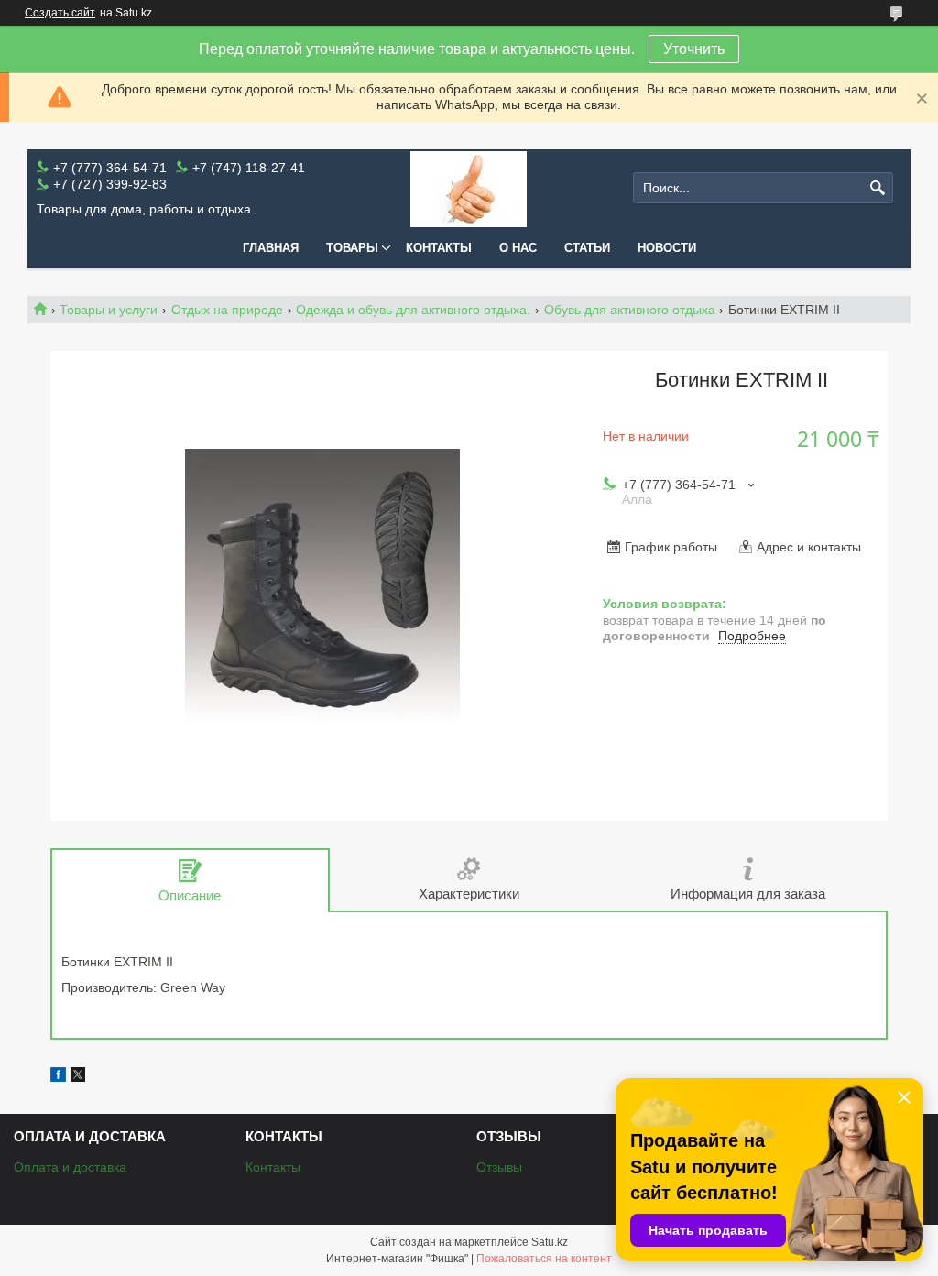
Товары (352, 248)
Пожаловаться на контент (544, 1258)
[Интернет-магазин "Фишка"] (468, 188)
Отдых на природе (227, 309)
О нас (518, 248)
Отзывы (499, 1167)
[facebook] (58, 1077)
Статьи (587, 248)
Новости (667, 248)
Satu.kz (549, 1242)
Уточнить (694, 49)
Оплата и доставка (70, 1167)
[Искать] (877, 188)
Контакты (439, 248)
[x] (78, 1077)
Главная (271, 248)
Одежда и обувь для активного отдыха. (413, 309)
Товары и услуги (109, 309)
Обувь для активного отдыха (629, 309)
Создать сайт (60, 12)
